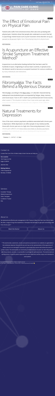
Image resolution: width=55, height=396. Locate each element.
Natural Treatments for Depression (21, 113)
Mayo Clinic (26, 93)
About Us (41, 229)
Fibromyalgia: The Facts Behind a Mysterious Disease (26, 84)
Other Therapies (5, 196)
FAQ (2, 201)
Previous (5, 137)
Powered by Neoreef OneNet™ (27, 263)
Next (20, 137)
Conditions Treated (6, 199)
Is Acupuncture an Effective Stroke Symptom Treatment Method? (25, 53)
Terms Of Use (17, 263)
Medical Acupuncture (6, 194)
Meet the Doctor (13, 229)
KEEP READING (6, 44)
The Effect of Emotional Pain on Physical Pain (25, 23)
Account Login (3, 263)
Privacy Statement (10, 263)
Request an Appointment (39, 15)
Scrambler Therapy (6, 192)
